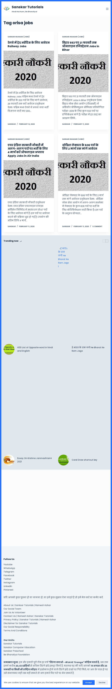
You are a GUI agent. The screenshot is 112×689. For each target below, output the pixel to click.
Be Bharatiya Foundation (17, 654)
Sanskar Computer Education (19, 647)
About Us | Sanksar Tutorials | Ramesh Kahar (27, 605)
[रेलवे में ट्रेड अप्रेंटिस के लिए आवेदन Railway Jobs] (29, 69)
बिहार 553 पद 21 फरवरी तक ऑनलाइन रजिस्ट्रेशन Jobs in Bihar (80, 46)
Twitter (7, 579)
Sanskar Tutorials (27, 7)
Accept (88, 682)
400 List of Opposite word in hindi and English (35, 349)
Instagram (9, 582)
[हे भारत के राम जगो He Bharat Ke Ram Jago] (63, 349)
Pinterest (8, 589)
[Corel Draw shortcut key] (63, 460)
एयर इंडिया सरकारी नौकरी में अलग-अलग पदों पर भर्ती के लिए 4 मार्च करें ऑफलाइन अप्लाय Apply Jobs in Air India (28, 150)
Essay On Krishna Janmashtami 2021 (34, 460)
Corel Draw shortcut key (84, 459)
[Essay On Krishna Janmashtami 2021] (9, 460)
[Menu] (107, 9)
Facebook (9, 575)
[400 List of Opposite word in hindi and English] (9, 349)
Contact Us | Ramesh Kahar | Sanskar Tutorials (28, 616)
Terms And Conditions (15, 630)
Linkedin (8, 586)
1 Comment (97, 226)
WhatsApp (9, 568)
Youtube (8, 564)
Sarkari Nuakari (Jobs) (19, 37)
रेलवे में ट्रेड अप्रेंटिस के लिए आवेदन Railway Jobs (29, 44)
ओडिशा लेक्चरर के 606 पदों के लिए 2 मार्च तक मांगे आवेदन (80, 147)
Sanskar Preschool (13, 650)
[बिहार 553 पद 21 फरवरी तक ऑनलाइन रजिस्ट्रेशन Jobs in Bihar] (83, 73)
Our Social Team (12, 608)
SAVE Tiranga (75, 662)
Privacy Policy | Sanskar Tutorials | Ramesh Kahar (30, 619)
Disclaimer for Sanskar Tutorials (21, 623)
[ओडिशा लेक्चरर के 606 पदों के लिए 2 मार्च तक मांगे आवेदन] (83, 172)
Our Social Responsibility (17, 626)
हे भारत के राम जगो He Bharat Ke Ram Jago (88, 349)
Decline (102, 682)
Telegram (9, 571)
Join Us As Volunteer (14, 612)
